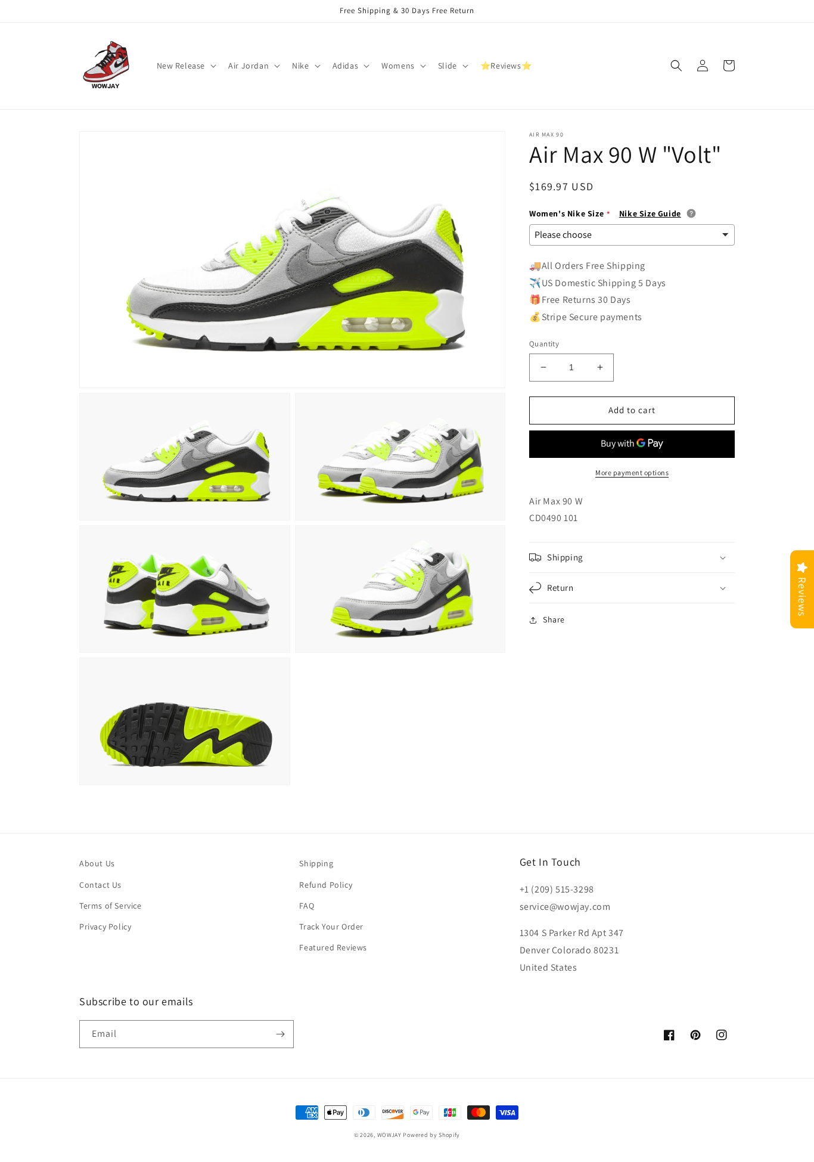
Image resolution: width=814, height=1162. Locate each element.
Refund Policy (325, 884)
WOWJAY (389, 1135)
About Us (97, 863)
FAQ (306, 905)
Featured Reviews (333, 947)
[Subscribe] (280, 1034)
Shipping (316, 863)
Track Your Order (331, 926)
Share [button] (554, 619)
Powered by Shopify (431, 1135)
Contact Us (100, 884)
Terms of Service (110, 905)
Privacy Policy (105, 926)
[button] (186, 65)
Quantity (544, 344)
